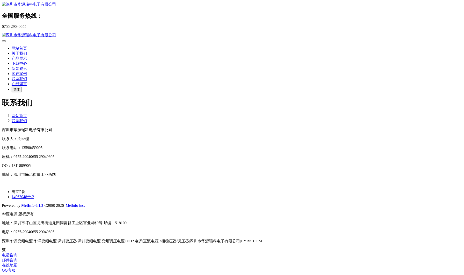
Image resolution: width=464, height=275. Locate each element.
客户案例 (19, 74)
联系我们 (19, 79)
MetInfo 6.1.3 (32, 205)
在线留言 (19, 84)
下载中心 (19, 63)
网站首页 (19, 48)
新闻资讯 (19, 69)
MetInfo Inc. (75, 205)
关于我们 (19, 53)
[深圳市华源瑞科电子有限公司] (232, 4)
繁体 (17, 89)
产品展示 (19, 58)
